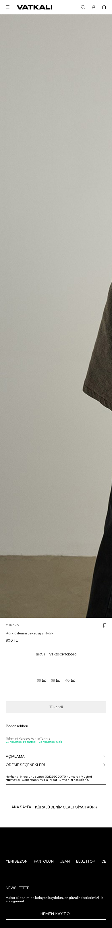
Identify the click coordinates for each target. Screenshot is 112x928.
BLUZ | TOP (85, 861)
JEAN (65, 861)
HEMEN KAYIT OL (56, 914)
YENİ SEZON (17, 861)
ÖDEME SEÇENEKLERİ (25, 765)
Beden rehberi (17, 726)
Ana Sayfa (21, 807)
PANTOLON (44, 861)
